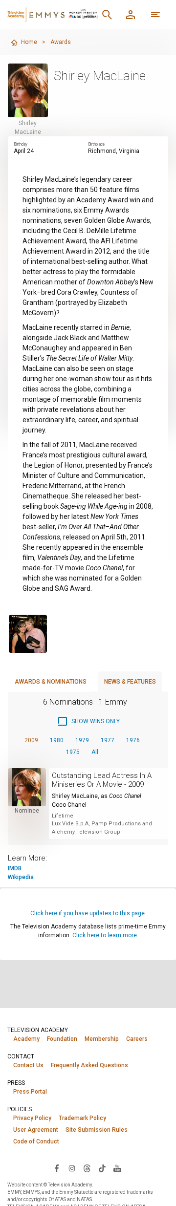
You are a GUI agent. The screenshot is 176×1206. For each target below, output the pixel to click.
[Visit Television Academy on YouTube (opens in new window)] (117, 1168)
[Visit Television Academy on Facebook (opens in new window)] (56, 1168)
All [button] (94, 752)
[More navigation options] (155, 14)
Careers (137, 1038)
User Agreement (35, 1129)
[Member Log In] (130, 14)
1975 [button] (73, 752)
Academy (26, 1038)
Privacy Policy (32, 1118)
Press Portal (30, 1091)
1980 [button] (57, 740)
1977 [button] (107, 740)
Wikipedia (21, 877)
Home (29, 42)
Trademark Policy (82, 1118)
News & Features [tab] (130, 681)
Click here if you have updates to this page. (88, 913)
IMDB (15, 868)
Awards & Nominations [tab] (51, 681)
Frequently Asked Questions (89, 1065)
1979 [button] (82, 740)
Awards (60, 42)
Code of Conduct (36, 1141)
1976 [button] (133, 740)
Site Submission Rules (97, 1129)
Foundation (62, 1038)
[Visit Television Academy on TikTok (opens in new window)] (102, 1168)
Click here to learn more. (105, 935)
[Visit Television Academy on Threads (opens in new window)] (87, 1168)
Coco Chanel (69, 804)
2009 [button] (31, 740)
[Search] (107, 14)
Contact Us (28, 1065)
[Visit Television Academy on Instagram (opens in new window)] (72, 1168)
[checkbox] (88, 721)
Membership (102, 1038)
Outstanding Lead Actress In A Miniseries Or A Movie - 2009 (102, 780)
